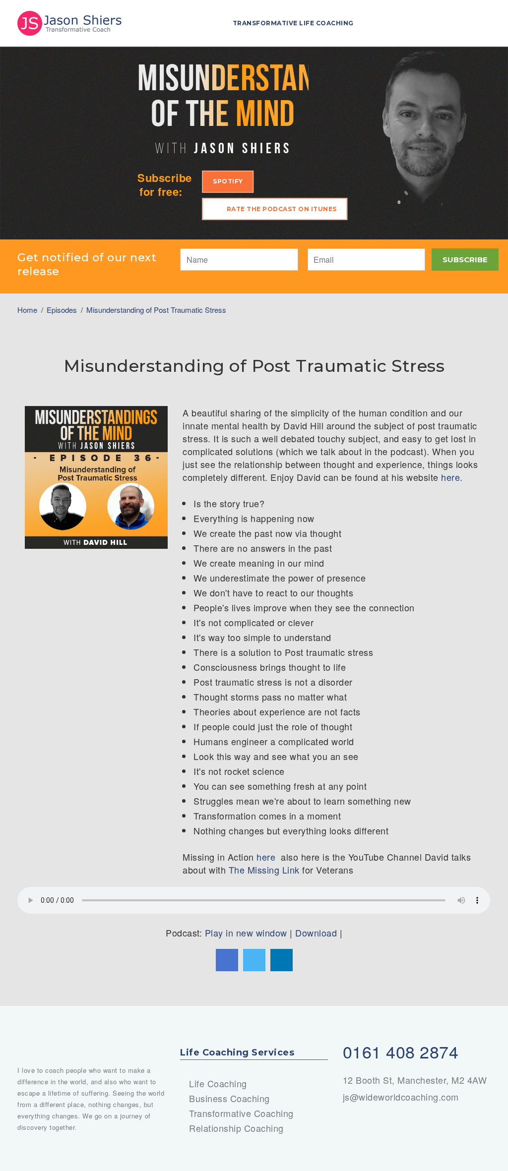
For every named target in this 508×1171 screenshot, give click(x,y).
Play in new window (246, 932)
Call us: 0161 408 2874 (475, 22)
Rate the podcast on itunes (282, 209)
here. (453, 476)
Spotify (228, 181)
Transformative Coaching (241, 1113)
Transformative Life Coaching (293, 23)
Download (316, 932)
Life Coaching (218, 1083)
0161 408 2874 (401, 1051)
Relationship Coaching (236, 1127)
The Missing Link (264, 869)
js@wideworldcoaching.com (401, 1096)
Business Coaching (229, 1098)
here (267, 856)
